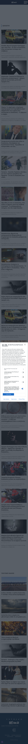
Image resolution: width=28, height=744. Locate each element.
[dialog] (14, 372)
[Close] (25, 345)
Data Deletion (6, 399)
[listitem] (14, 369)
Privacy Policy (22, 399)
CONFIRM (8, 394)
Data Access (14, 399)
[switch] (23, 372)
